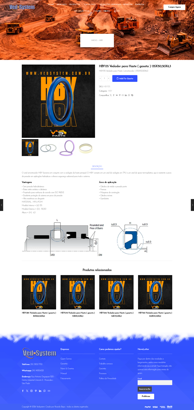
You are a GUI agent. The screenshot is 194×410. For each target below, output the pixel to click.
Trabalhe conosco (106, 364)
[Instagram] (31, 391)
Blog (117, 11)
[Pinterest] (119, 95)
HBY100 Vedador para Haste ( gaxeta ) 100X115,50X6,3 (155, 314)
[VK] (116, 95)
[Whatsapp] (44, 391)
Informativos (81, 11)
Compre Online (101, 11)
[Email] (49, 391)
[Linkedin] (40, 391)
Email (140, 379)
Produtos (74, 5)
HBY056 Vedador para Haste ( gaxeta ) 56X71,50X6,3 (116, 314)
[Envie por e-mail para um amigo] (122, 95)
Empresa (139, 5)
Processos (102, 374)
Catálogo (90, 5)
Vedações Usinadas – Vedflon (116, 5)
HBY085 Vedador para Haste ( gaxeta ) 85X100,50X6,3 (39, 314)
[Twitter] (110, 95)
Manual (63, 374)
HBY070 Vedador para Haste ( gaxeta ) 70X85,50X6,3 (78, 314)
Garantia (63, 364)
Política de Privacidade (107, 379)
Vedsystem (41, 407)
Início (94, 40)
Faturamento (65, 379)
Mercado (62, 5)
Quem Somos (66, 359)
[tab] (97, 166)
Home (51, 5)
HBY (101, 40)
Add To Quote (126, 79)
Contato (102, 359)
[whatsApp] (129, 95)
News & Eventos (67, 369)
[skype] (132, 95)
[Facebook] (113, 95)
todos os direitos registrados (77, 407)
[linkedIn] (125, 95)
